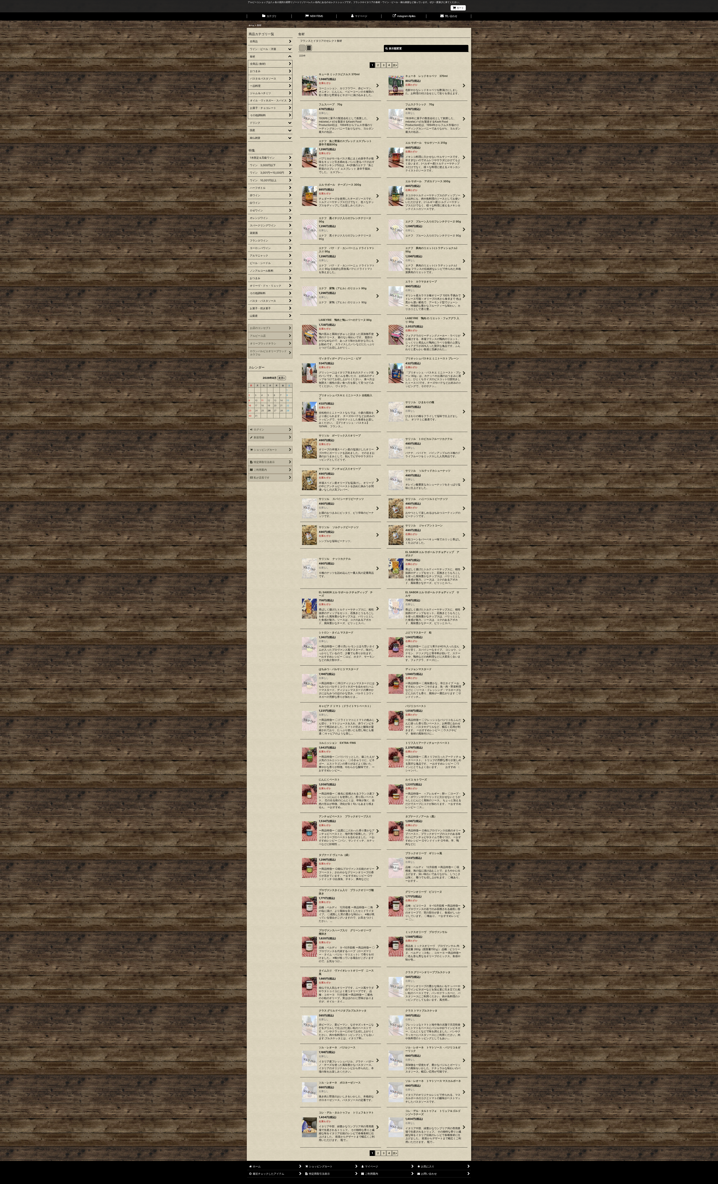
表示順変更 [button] (395, 48)
